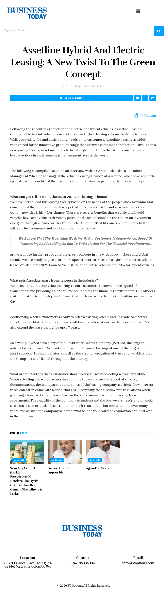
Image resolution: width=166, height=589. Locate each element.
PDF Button (147, 116)
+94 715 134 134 (83, 563)
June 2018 (19, 459)
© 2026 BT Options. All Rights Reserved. (83, 585)
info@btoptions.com (138, 563)
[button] (138, 11)
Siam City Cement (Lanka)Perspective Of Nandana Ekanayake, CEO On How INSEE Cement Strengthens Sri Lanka (26, 481)
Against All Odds (97, 468)
